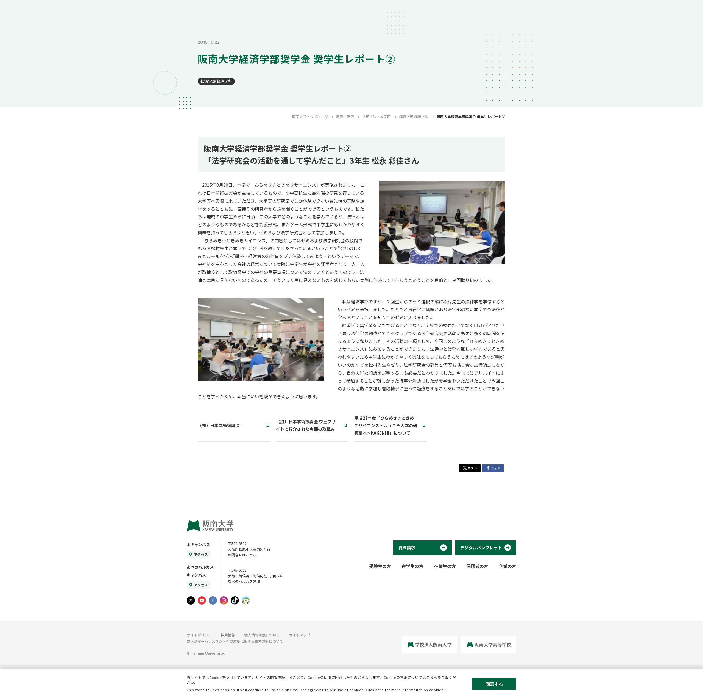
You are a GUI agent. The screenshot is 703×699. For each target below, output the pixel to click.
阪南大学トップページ (310, 116)
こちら (431, 677)
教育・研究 (345, 116)
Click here (375, 689)
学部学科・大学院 (376, 116)
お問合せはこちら (242, 555)
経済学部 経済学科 (216, 81)
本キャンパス (198, 544)
